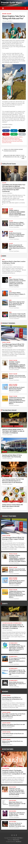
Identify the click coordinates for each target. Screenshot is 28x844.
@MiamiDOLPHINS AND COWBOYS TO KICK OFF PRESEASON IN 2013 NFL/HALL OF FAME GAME (13, 157)
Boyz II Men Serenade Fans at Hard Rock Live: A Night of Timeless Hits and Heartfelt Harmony (13, 715)
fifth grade (4, 138)
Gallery (9, 13)
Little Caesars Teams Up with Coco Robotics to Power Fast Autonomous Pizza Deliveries (17, 315)
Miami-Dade (5, 141)
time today (8, 142)
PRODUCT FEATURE (6, 342)
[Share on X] (22, 130)
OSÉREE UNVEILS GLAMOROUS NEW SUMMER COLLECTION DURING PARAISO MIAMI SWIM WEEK (17, 213)
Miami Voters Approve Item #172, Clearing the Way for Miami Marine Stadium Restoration (17, 304)
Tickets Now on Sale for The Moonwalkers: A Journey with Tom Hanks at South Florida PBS (17, 672)
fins (8, 138)
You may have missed (9, 410)
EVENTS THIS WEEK (13, 384)
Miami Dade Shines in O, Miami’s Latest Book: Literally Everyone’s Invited (17, 803)
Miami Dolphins (18, 139)
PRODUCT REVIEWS (8, 323)
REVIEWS (5, 691)
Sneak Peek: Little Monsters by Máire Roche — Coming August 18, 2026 (17, 814)
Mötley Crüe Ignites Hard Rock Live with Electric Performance (13, 725)
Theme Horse (16, 839)
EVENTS (4, 603)
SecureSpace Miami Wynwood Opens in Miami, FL (17, 293)
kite (10, 139)
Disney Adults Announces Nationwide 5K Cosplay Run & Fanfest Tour (17, 683)
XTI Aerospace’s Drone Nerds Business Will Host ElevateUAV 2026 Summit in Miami (17, 660)
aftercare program (9, 137)
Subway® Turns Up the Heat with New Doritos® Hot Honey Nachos (17, 377)
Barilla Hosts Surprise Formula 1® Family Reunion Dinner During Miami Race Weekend (17, 235)
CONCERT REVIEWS (6, 695)
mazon (13, 139)
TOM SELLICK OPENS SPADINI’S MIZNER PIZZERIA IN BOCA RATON (13, 150)
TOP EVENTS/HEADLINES (8, 426)
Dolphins (20, 137)
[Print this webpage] (22, 134)
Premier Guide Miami (11, 2)
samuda (14, 141)
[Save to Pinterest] (6, 134)
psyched (10, 141)
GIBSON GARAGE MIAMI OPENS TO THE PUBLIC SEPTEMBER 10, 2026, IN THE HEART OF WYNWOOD (13, 431)
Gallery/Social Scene (9, 164)
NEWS (4, 256)
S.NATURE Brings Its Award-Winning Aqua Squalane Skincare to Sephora (17, 389)
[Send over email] (14, 134)
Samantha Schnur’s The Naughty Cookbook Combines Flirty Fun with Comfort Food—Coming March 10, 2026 (14, 772)
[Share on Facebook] (6, 130)
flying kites (11, 138)
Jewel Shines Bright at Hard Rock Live (13, 733)
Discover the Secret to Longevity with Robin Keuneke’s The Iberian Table (17, 825)
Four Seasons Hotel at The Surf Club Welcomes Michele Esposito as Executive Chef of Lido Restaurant (13, 480)
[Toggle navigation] (3, 8)
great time (17, 138)
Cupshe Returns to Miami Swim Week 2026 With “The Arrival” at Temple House (16, 224)
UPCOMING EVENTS (18, 426)
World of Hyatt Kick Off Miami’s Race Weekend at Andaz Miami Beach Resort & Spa (17, 247)
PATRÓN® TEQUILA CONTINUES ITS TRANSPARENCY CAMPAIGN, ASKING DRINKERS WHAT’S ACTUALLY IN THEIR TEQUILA (17, 365)
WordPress (18, 841)
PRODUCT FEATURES (9, 516)
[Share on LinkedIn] (14, 130)
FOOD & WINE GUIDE (7, 475)
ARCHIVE (4, 13)
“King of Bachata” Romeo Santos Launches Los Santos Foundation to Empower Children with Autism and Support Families (17, 282)
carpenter (16, 137)
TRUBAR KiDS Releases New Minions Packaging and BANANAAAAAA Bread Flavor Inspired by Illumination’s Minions (17, 400)
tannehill (4, 142)
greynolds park (5, 139)
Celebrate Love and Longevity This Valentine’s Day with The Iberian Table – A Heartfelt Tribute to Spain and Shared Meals (17, 791)
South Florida (19, 141)
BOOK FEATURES (7, 749)
